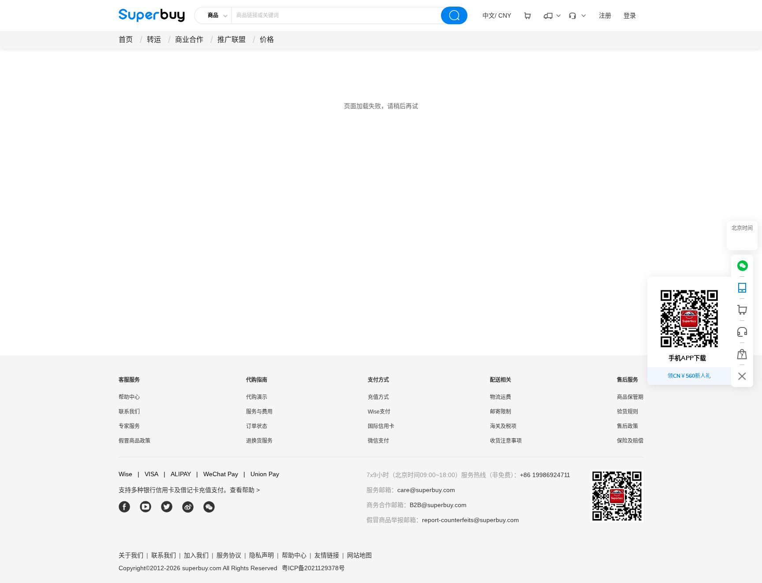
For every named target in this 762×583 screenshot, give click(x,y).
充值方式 (378, 397)
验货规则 (627, 412)
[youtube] (146, 507)
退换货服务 (259, 441)
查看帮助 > (245, 489)
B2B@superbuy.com (438, 504)
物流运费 (500, 397)
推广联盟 (231, 39)
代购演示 (256, 397)
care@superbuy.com (426, 489)
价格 (267, 39)
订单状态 (256, 426)
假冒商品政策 (134, 441)
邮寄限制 (500, 412)
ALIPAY (177, 474)
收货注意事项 (506, 441)
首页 (126, 39)
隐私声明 (261, 555)
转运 (154, 39)
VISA (148, 474)
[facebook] (125, 507)
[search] (454, 15)
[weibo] (188, 507)
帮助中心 (129, 397)
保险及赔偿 (630, 441)
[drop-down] (527, 15)
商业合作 (189, 39)
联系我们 (129, 412)
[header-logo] (152, 15)
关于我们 (131, 555)
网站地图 (359, 555)
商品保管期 (630, 397)
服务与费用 (259, 412)
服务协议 (229, 555)
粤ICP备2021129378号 (313, 568)
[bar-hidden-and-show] (742, 376)
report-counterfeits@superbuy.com (470, 519)
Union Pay (261, 474)
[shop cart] (742, 310)
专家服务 (129, 426)
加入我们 (196, 555)
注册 (605, 15)
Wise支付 (379, 412)
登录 (630, 15)
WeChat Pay (217, 474)
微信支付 (378, 441)
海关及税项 (503, 426)
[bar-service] (742, 332)
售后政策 (627, 426)
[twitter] (167, 507)
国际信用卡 (381, 426)
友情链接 (326, 555)
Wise (125, 474)
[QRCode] (742, 288)
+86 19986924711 (545, 474)
